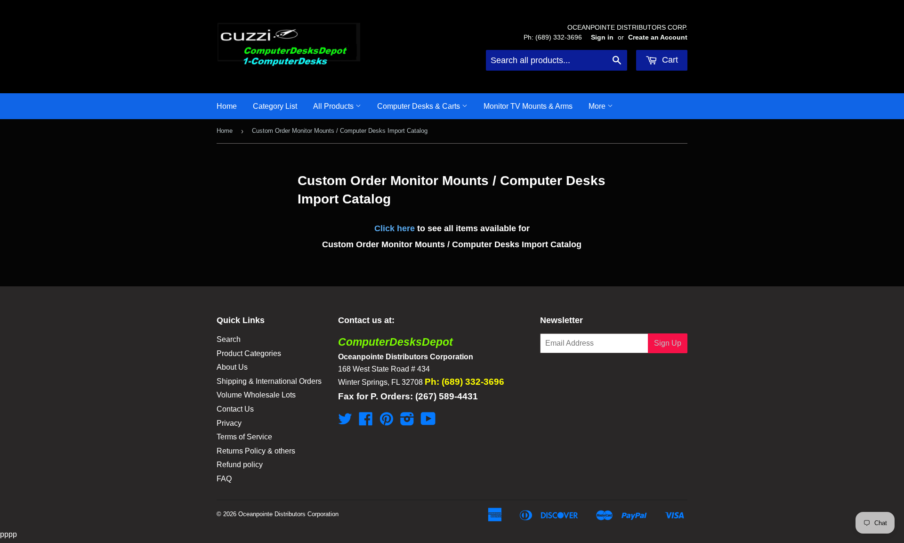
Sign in (602, 37)
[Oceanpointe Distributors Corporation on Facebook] (366, 422)
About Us (232, 367)
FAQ (224, 479)
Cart (669, 60)
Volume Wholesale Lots (256, 395)
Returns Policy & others (256, 451)
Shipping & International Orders (269, 381)
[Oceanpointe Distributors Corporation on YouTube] (428, 422)
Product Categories (249, 353)
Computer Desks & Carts (419, 106)
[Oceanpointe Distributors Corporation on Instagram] (407, 422)
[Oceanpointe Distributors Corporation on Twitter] (345, 422)
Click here (394, 228)
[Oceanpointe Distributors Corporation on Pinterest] (386, 422)
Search (229, 339)
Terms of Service (244, 437)
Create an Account (657, 37)
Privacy (229, 423)
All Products (334, 106)
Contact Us (235, 409)
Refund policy (240, 465)
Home (227, 106)
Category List (275, 106)
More (598, 106)
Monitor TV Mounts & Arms (528, 106)
